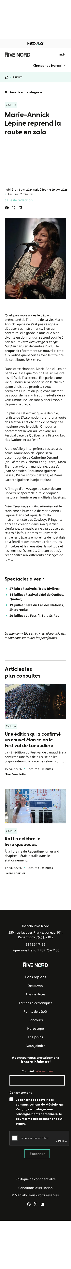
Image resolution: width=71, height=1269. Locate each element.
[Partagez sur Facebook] (7, 207)
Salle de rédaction (19, 200)
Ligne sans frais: (35, 950)
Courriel (37, 1071)
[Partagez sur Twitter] (13, 207)
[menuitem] (49, 65)
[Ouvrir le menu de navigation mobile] (63, 54)
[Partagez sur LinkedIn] (20, 207)
